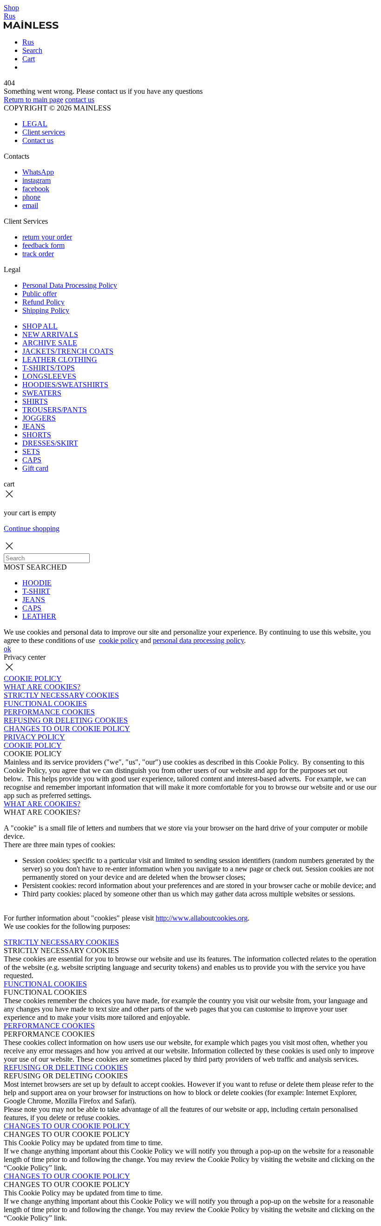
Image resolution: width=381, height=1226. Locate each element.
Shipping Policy (45, 310)
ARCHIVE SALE (49, 343)
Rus (9, 16)
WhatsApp (38, 172)
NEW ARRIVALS (50, 334)
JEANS (33, 426)
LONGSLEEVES (49, 376)
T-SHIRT (36, 591)
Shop (11, 8)
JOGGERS (39, 418)
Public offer (39, 294)
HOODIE (37, 583)
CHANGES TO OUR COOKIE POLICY (67, 729)
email (30, 205)
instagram (36, 180)
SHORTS (36, 435)
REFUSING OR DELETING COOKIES (66, 720)
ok (7, 649)
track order (38, 254)
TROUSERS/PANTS (54, 410)
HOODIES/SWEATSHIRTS (65, 385)
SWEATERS (41, 393)
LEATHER (39, 616)
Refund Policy (43, 302)
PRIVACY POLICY (34, 737)
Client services (43, 132)
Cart (28, 59)
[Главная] (31, 26)
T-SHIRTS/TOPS (48, 368)
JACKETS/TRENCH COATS (67, 351)
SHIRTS (35, 401)
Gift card (35, 468)
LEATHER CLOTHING (59, 359)
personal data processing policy (198, 640)
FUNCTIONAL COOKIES (45, 703)
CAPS (31, 460)
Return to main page (33, 100)
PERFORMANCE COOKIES (49, 712)
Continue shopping (31, 528)
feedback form (43, 245)
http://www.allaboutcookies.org (202, 918)
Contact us (37, 140)
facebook (35, 189)
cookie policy (118, 640)
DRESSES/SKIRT (50, 443)
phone (31, 197)
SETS (31, 451)
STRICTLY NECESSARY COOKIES (61, 695)
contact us (79, 100)
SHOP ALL (40, 326)
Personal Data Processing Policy (69, 285)
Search (32, 50)
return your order (47, 237)
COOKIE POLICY (33, 678)
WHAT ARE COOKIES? (42, 687)
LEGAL (34, 124)
